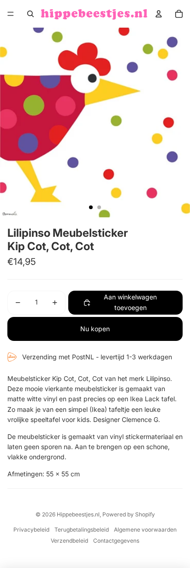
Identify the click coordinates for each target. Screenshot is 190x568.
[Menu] (10, 13)
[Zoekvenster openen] (30, 14)
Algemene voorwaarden (145, 529)
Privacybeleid (31, 529)
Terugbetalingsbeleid (81, 529)
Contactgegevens (116, 540)
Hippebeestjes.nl (78, 514)
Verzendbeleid (69, 540)
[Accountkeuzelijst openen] (158, 14)
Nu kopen (95, 329)
